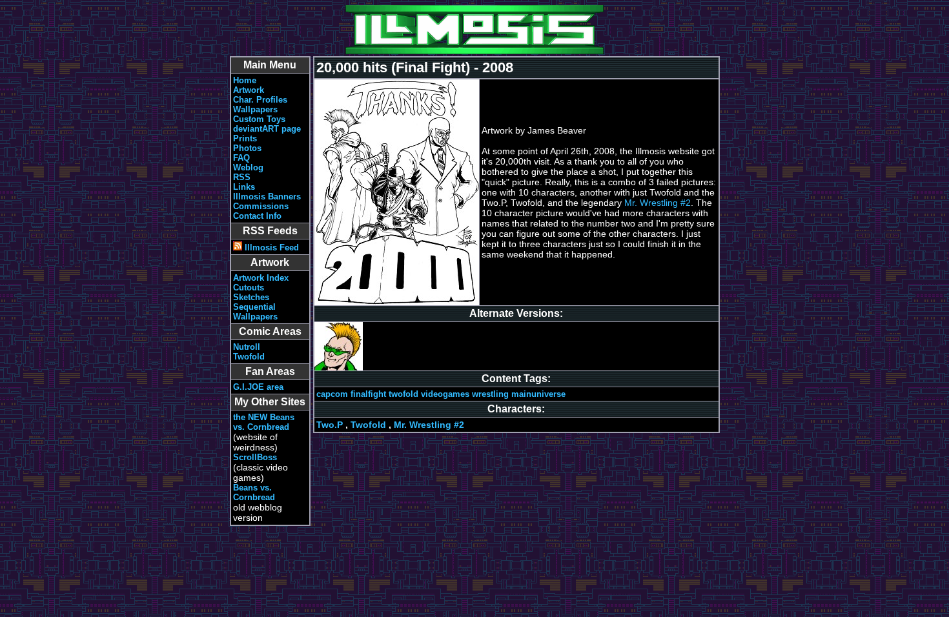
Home (244, 80)
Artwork (248, 90)
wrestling (490, 394)
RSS (241, 177)
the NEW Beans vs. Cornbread (263, 422)
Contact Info (257, 216)
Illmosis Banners (267, 196)
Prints (245, 138)
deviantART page (267, 129)
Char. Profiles (260, 100)
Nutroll (246, 347)
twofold (403, 394)
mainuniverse (538, 394)
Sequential (254, 307)
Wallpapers (255, 109)
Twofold (249, 356)
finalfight (368, 394)
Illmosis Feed (270, 247)
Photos (247, 148)
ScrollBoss (255, 457)
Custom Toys (259, 119)
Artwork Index (261, 278)
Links (244, 187)
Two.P (329, 425)
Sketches (251, 297)
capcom (332, 394)
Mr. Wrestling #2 (657, 202)
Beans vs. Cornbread (254, 492)
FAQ (241, 158)
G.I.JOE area (258, 387)
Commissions (261, 206)
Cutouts (248, 287)
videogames (445, 394)
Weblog (248, 167)
